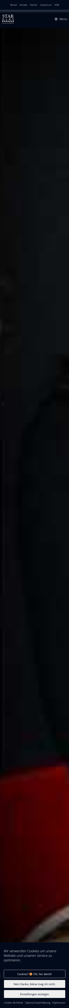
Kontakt (23, 5)
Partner (34, 5)
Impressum (58, 1002)
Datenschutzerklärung (37, 1002)
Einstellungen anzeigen (34, 994)
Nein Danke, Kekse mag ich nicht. (35, 984)
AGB (57, 5)
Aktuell (13, 5)
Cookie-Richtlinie (13, 1002)
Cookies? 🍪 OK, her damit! (34, 974)
